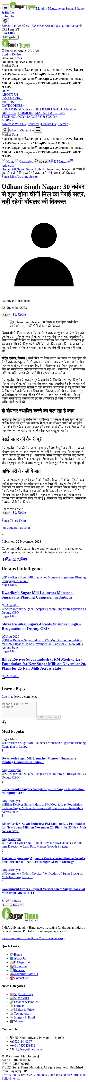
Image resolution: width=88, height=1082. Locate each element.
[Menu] (5, 8)
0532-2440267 (22, 1041)
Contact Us (48, 124)
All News (18, 169)
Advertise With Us (14, 124)
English (10, 37)
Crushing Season (27, 176)
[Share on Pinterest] (18, 315)
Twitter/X (32, 938)
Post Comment (50, 717)
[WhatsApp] (13, 33)
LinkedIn (20, 938)
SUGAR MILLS (44, 109)
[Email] (14, 560)
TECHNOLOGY (13, 116)
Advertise (15, 130)
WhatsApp (57, 938)
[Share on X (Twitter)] (16, 315)
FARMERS (25, 113)
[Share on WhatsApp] (21, 315)
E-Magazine (61, 161)
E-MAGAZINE (12, 98)
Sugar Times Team (14, 520)
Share (6, 315)
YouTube (45, 938)
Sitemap (63, 124)
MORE (6, 120)
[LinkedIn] (5, 33)
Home (10, 161)
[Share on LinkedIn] (24, 315)
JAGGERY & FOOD (41, 116)
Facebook (8, 938)
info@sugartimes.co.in (27, 1049)
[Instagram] (7, 560)
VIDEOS (8, 102)
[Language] (5, 21)
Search (42, 161)
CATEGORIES (12, 105)
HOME (6, 91)
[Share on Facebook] (13, 315)
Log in (6, 696)
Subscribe (8, 16)
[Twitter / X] (8, 33)
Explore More (11, 905)
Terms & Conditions (33, 1074)
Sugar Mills (33, 169)
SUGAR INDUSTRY (16, 109)
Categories (25, 161)
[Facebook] (3, 33)
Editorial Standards (59, 1074)
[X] (18, 560)
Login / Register (12, 54)
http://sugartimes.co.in (16, 527)
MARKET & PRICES (50, 113)
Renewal (33, 124)
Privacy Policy (11, 1074)
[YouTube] (11, 33)
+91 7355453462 (24, 1045)
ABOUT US (10, 94)
